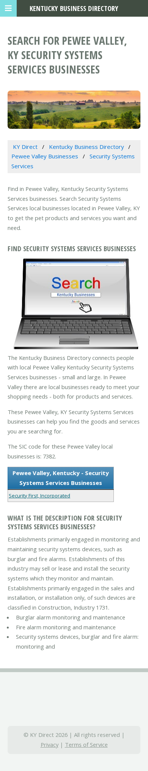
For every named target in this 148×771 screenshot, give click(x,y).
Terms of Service (86, 744)
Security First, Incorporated (39, 495)
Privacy (49, 744)
